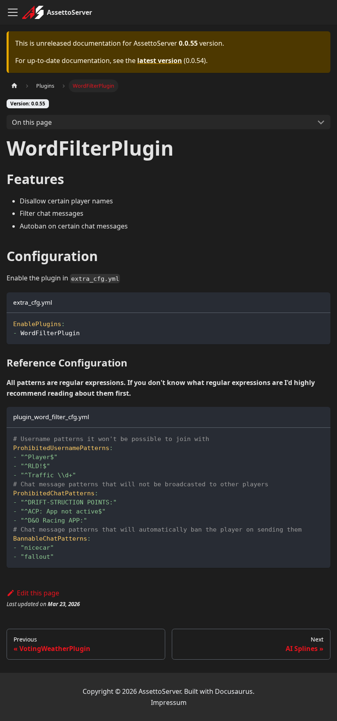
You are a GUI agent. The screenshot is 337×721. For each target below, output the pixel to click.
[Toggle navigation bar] (13, 12)
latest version (159, 60)
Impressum (169, 702)
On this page (32, 122)
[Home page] (14, 85)
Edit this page (38, 592)
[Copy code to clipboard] (320, 323)
